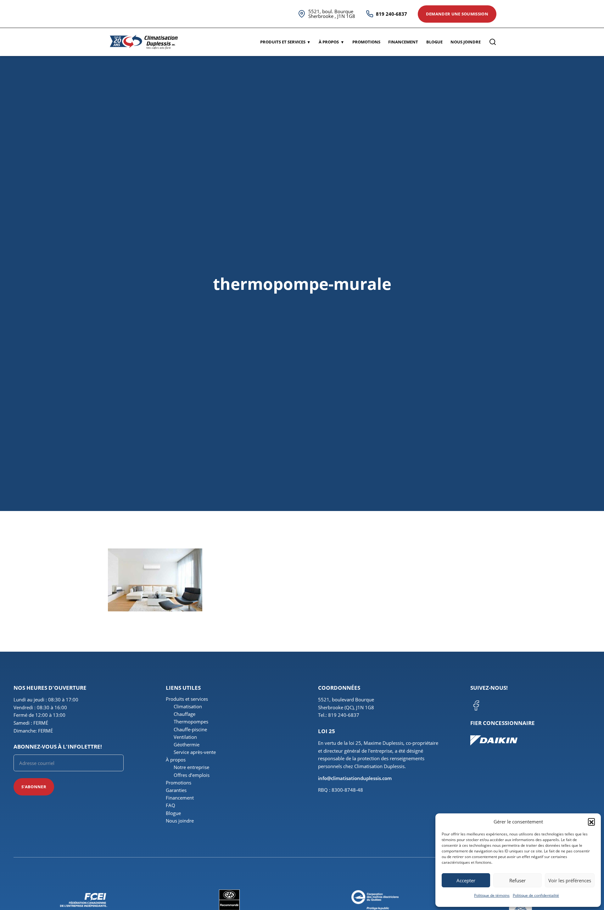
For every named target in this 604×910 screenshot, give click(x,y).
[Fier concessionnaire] (530, 740)
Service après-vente (195, 752)
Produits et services (282, 42)
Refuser (517, 880)
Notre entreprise (191, 767)
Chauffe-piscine (190, 729)
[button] (591, 821)
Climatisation (188, 706)
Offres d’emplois (192, 775)
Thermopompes (191, 721)
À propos (329, 42)
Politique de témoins (492, 895)
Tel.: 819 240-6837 (338, 715)
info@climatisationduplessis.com (355, 778)
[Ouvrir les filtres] (492, 42)
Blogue (434, 42)
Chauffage (184, 714)
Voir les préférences (569, 880)
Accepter (465, 880)
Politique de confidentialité (536, 895)
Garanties (176, 790)
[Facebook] (476, 705)
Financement (403, 42)
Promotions (366, 42)
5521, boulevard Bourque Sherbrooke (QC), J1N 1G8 (346, 703)
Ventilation (185, 737)
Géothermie (186, 744)
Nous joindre (465, 42)
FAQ (170, 805)
